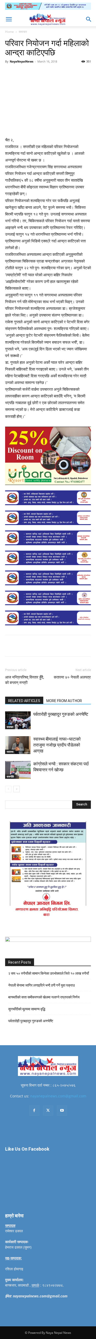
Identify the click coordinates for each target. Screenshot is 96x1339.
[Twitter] (38, 73)
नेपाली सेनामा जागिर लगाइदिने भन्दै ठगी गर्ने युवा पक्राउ (41, 985)
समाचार (23, 31)
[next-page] (16, 789)
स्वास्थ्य (10, 751)
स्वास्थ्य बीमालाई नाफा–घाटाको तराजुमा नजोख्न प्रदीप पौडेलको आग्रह (57, 744)
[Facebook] (26, 73)
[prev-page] (8, 789)
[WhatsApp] (62, 73)
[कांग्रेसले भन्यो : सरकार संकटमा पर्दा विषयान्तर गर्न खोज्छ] (18, 770)
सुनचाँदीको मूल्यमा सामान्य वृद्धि (26, 1009)
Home (9, 31)
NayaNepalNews (21, 61)
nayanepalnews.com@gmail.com (58, 1096)
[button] (9, 19)
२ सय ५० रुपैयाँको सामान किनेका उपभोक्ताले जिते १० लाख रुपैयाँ (48, 973)
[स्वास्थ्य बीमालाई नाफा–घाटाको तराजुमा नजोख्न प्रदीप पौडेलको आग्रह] (18, 745)
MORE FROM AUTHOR (64, 701)
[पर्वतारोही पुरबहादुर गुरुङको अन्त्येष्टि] (18, 720)
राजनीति (10, 776)
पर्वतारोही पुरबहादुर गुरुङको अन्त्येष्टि (60, 714)
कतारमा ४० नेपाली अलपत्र (72, 677)
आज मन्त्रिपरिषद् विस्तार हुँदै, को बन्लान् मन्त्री (24, 680)
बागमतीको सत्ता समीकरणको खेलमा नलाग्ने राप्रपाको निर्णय (44, 997)
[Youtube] (62, 1110)
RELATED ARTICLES (24, 701)
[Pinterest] (50, 73)
